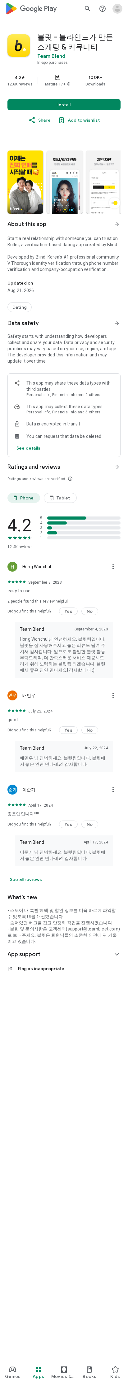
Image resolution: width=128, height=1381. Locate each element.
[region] (64, 80)
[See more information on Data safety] (116, 323)
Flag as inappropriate (35, 968)
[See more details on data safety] (28, 448)
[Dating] (19, 307)
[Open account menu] (117, 8)
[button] (69, 84)
